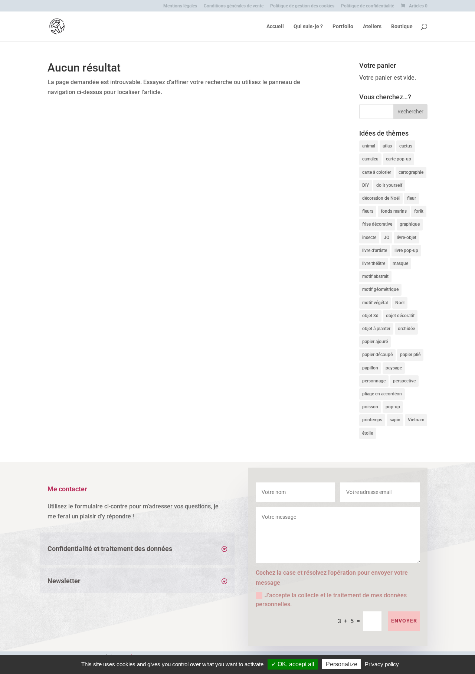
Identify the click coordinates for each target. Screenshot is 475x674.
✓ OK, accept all (292, 664)
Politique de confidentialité (367, 6)
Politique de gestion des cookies (302, 6)
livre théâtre (373, 263)
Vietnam (416, 419)
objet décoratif (400, 315)
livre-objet (406, 237)
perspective (404, 381)
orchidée (406, 328)
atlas (387, 146)
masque (400, 263)
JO (386, 237)
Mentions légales (180, 6)
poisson (370, 406)
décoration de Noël (381, 198)
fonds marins (394, 211)
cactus (405, 146)
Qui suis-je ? (308, 26)
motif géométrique (380, 289)
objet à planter (376, 328)
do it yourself (389, 185)
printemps (372, 419)
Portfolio (342, 26)
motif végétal (375, 302)
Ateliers (372, 26)
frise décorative (377, 224)
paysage (394, 368)
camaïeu (370, 159)
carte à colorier (376, 172)
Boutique (402, 26)
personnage (374, 381)
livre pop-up (406, 250)
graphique (410, 224)
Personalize (341, 664)
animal (368, 146)
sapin (395, 419)
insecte (369, 237)
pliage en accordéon (382, 393)
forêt (418, 211)
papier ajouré (375, 341)
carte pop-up (398, 159)
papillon (370, 368)
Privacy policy (382, 664)
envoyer (404, 621)
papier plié (410, 354)
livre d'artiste (374, 250)
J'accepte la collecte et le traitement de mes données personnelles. (331, 600)
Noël (399, 302)
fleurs (367, 211)
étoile (367, 433)
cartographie (411, 172)
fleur (411, 198)
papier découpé (377, 354)
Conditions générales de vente (233, 6)
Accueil (275, 26)
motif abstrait (375, 276)
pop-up (393, 406)
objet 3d (370, 315)
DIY (365, 185)
